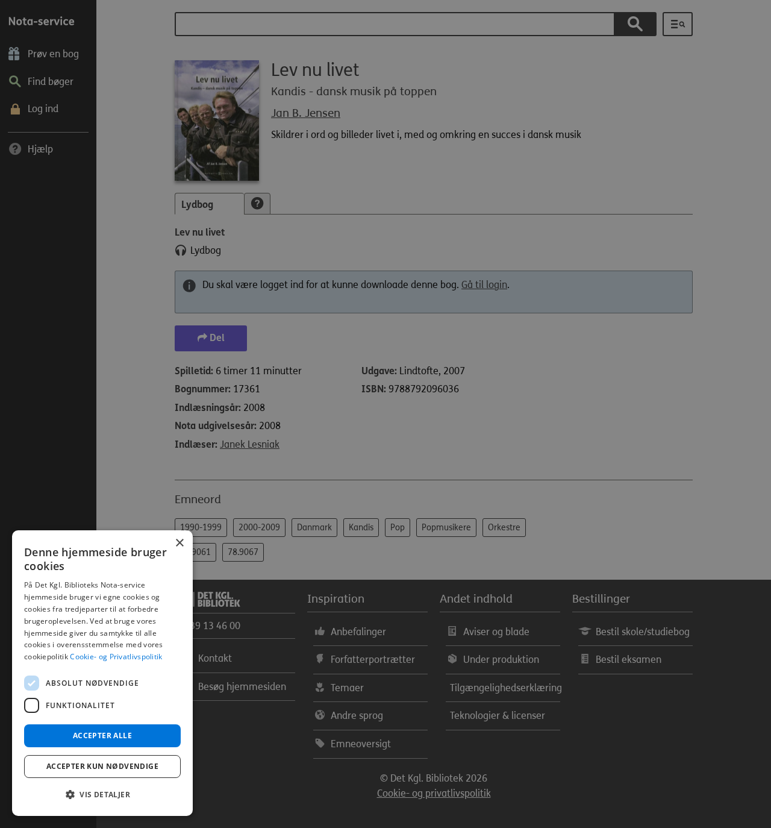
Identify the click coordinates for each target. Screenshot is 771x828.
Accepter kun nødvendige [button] (102, 766)
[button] (102, 795)
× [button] (179, 543)
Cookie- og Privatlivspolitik (116, 656)
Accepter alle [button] (102, 735)
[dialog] (102, 673)
